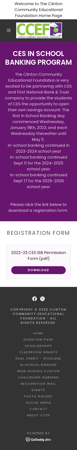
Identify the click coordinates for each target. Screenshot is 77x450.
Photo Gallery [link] (38, 396)
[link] (39, 30)
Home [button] (38, 333)
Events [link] (38, 390)
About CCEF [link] (38, 415)
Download (38, 270)
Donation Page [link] (39, 339)
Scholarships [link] (38, 346)
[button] (9, 30)
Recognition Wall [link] (38, 384)
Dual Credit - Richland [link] (38, 358)
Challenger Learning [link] (38, 377)
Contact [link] (38, 409)
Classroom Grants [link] (38, 352)
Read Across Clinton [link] (38, 371)
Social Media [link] (38, 403)
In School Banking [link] (38, 365)
